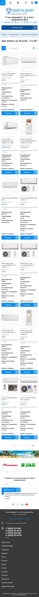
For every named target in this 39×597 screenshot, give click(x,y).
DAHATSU (5, 404)
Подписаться (8, 490)
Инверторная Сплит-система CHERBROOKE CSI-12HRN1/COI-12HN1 (28, 141)
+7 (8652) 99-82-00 (13, 535)
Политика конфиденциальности (19, 518)
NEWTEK (4, 204)
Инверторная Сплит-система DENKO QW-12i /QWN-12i (9, 265)
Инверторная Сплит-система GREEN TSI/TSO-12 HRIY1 (28, 75)
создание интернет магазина (27, 593)
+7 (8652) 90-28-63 (13, 531)
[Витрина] (33, 48)
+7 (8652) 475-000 (13, 528)
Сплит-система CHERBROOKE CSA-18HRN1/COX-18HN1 (8, 141)
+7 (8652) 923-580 (13, 533)
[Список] (36, 48)
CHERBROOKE (6, 147)
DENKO (22, 204)
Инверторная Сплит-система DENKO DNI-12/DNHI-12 (26, 332)
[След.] (32, 445)
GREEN (4, 80)
